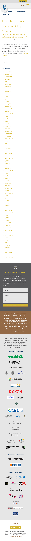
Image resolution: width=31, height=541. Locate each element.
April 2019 (7, 81)
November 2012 (8, 210)
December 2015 (8, 151)
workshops (25, 39)
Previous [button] (1, 322)
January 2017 (8, 128)
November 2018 (8, 89)
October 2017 (8, 111)
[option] (15, 322)
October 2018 (8, 91)
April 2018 (7, 99)
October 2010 (8, 255)
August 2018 (8, 94)
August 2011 (8, 237)
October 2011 (8, 232)
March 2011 (7, 245)
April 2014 (7, 178)
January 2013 (8, 205)
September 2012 (9, 213)
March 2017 (7, 123)
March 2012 (7, 220)
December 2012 (8, 208)
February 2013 (8, 203)
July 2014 (7, 173)
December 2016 (8, 131)
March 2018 (7, 101)
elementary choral (13, 36)
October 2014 (8, 168)
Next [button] (29, 322)
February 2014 (8, 183)
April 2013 (7, 198)
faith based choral (21, 36)
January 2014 (8, 185)
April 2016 (7, 143)
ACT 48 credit (14, 34)
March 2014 (7, 180)
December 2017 (8, 106)
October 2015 (8, 156)
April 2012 (7, 218)
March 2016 (7, 146)
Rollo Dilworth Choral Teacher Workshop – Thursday (13, 26)
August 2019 (8, 79)
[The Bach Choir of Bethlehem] (5, 7)
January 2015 (8, 163)
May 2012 (7, 215)
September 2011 (9, 235)
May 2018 (7, 96)
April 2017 (7, 121)
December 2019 (8, 74)
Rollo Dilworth (11, 39)
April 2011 (7, 242)
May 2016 (7, 141)
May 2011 (7, 240)
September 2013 (9, 193)
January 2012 (8, 225)
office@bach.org (18, 536)
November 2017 (8, 109)
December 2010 (8, 250)
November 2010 (8, 252)
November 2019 (8, 76)
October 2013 (8, 190)
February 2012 (8, 223)
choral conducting (21, 34)
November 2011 (8, 230)
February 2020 (8, 71)
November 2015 (8, 153)
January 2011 (8, 247)
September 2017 (9, 114)
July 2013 (7, 195)
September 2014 (9, 170)
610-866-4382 (11, 536)
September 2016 (9, 138)
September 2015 (9, 158)
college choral (5, 36)
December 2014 (8, 166)
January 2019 (8, 86)
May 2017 (7, 118)
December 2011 (8, 227)
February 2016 (8, 148)
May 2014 (7, 175)
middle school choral (12, 37)
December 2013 (8, 188)
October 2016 (8, 136)
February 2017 (8, 126)
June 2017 (7, 116)
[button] (27, 4)
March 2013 (7, 200)
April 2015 (7, 161)
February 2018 (8, 104)
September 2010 (9, 257)
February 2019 (8, 84)
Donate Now (15, 527)
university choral (18, 39)
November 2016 (8, 133)
